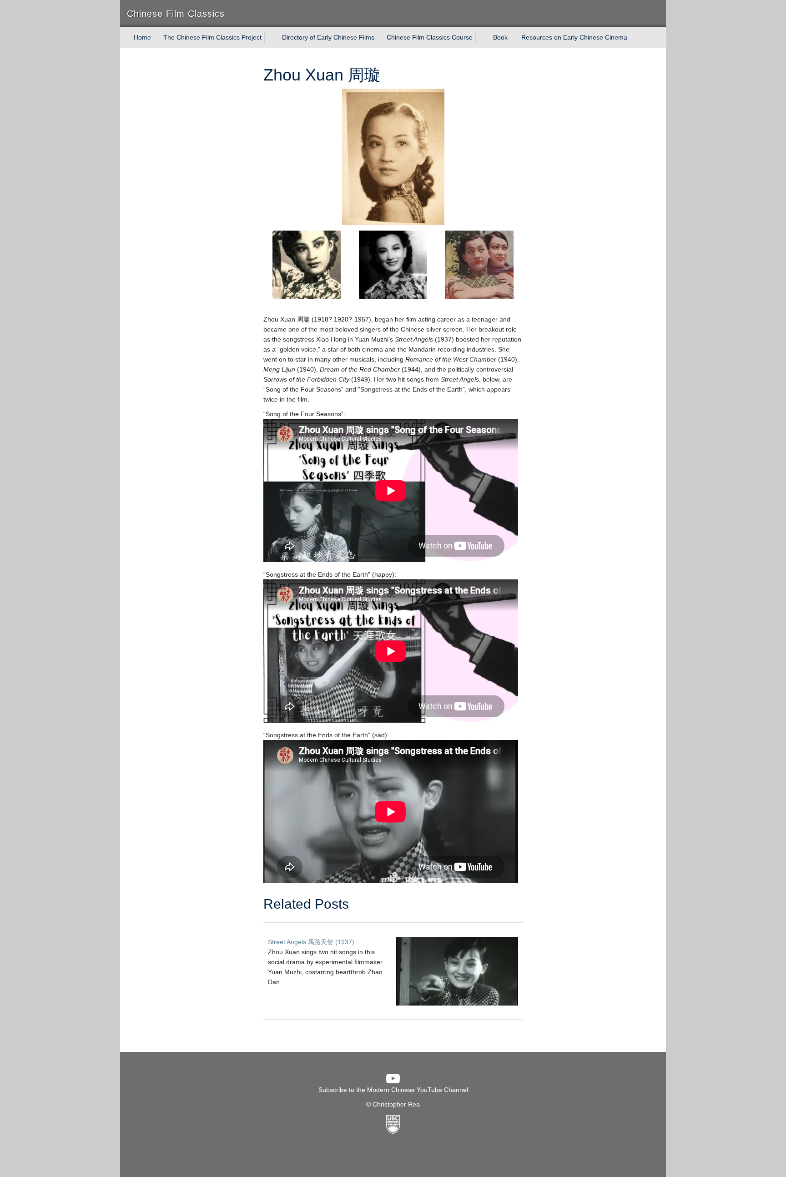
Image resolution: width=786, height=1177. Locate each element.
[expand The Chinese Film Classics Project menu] (269, 38)
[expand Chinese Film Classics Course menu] (480, 38)
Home (142, 37)
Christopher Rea (396, 1104)
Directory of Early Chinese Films (328, 37)
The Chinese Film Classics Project (212, 37)
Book (500, 37)
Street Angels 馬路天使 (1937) (311, 942)
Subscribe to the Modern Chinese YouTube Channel (393, 1089)
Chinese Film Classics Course (430, 37)
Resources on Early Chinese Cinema (574, 37)
